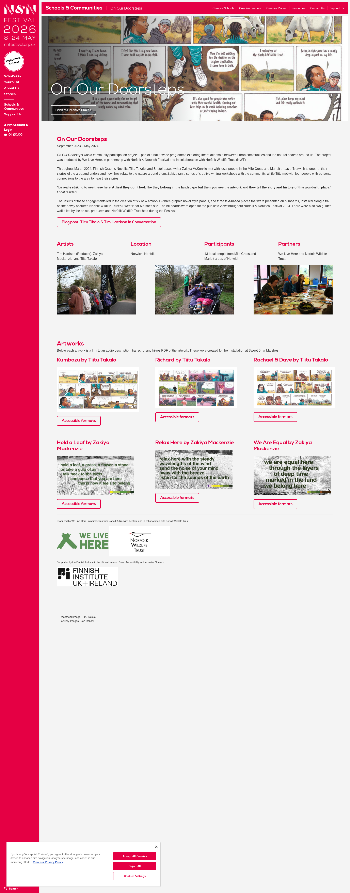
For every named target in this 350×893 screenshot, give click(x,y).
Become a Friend (13, 61)
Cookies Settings (135, 876)
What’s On (12, 76)
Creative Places (276, 8)
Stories (10, 94)
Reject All (135, 866)
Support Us (12, 114)
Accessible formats (79, 421)
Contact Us (317, 8)
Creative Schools (223, 8)
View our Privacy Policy (48, 862)
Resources (298, 8)
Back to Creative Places (73, 110)
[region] (83, 864)
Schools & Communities (74, 8)
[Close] (156, 847)
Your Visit (11, 82)
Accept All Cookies (135, 856)
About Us (11, 88)
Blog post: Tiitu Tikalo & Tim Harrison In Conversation (109, 222)
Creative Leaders (250, 8)
